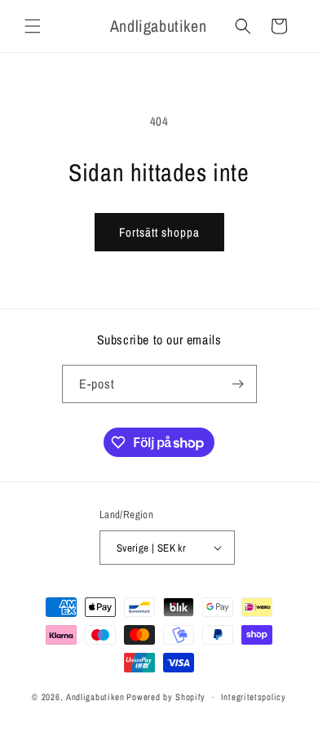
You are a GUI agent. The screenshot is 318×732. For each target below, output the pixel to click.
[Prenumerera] (238, 384)
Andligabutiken (95, 697)
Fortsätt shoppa (159, 232)
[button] (33, 26)
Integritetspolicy (253, 697)
